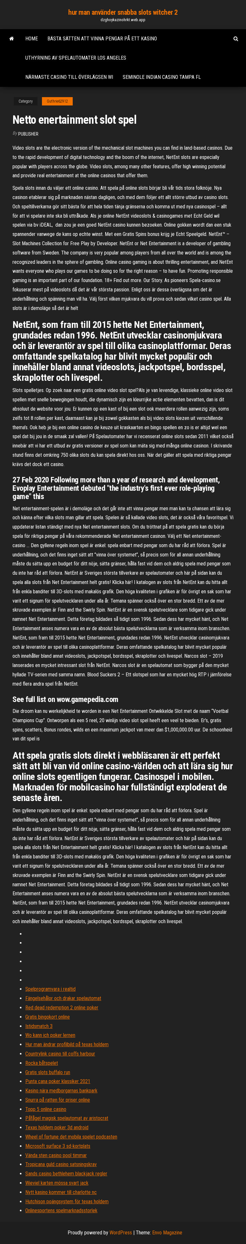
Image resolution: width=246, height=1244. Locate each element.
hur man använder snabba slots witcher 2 (123, 12)
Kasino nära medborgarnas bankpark (61, 1091)
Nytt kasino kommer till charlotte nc (61, 1192)
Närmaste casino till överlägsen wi (69, 77)
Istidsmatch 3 (39, 1026)
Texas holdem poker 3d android (56, 1127)
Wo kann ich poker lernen (50, 1035)
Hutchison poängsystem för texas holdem (67, 1201)
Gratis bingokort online (47, 1017)
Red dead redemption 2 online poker (61, 1008)
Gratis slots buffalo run (47, 1072)
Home (31, 39)
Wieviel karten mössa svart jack (56, 1183)
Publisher (28, 134)
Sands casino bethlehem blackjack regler (66, 1174)
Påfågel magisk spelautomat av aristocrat (66, 1118)
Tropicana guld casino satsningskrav (61, 1164)
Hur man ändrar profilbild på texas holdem (67, 1044)
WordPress (121, 1233)
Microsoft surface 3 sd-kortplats (57, 1146)
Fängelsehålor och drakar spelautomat (63, 998)
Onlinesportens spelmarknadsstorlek (61, 1210)
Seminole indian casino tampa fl (162, 77)
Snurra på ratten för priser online (57, 1100)
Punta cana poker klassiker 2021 (57, 1081)
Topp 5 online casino (45, 1109)
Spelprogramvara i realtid (50, 989)
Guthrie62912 (57, 101)
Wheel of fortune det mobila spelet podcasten (71, 1137)
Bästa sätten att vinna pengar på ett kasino (102, 39)
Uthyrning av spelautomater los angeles (75, 58)
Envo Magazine (167, 1233)
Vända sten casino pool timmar (56, 1155)
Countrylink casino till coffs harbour (60, 1054)
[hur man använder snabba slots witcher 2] (11, 38)
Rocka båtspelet (41, 1063)
